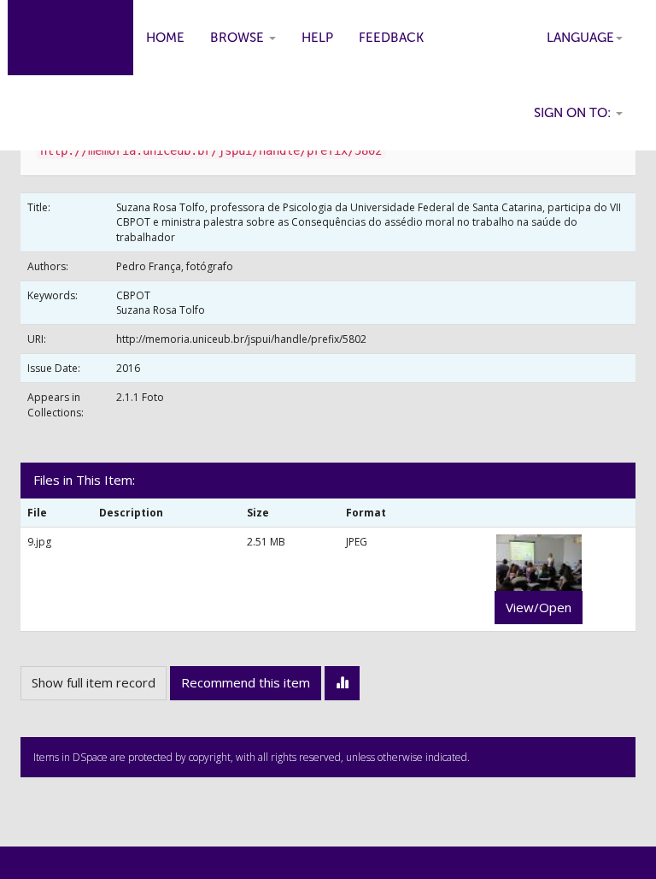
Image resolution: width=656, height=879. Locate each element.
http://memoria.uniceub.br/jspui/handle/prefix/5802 (241, 339)
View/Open (538, 607)
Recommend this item (245, 682)
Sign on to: (574, 113)
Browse (238, 37)
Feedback (391, 37)
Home (165, 37)
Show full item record (93, 682)
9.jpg (39, 541)
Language (580, 37)
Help (317, 37)
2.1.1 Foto (140, 397)
